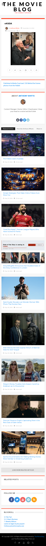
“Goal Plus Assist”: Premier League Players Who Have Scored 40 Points (21, 230)
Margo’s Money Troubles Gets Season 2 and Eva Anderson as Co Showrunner (21, 385)
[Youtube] (23, 543)
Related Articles (8, 129)
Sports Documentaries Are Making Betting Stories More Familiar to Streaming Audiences (22, 458)
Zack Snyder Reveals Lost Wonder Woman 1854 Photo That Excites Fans (21, 303)
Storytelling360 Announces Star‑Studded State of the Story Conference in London (21, 267)
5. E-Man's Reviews (11, 519)
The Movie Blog (23, 6)
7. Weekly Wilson (10, 521)
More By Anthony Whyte (25, 129)
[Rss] (32, 543)
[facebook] (9, 70)
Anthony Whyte (14, 28)
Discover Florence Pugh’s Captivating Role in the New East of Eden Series (21, 421)
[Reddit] (27, 543)
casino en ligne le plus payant (14, 524)
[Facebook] (14, 543)
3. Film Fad (8, 517)
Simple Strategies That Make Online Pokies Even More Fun (21, 194)
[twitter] (15, 70)
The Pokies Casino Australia (13, 159)
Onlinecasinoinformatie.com (14, 526)
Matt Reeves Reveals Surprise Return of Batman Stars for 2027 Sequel (21, 349)
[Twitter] (18, 543)
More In (39, 129)
